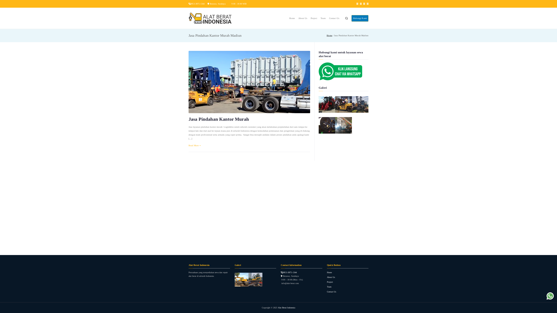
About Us (302, 18)
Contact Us (334, 18)
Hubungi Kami (360, 18)
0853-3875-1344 (290, 272)
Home (292, 18)
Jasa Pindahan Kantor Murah (219, 119)
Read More (194, 145)
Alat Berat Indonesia (286, 308)
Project (314, 18)
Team (323, 18)
